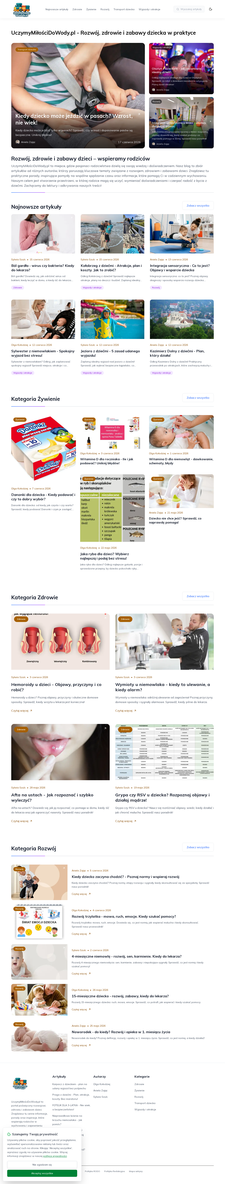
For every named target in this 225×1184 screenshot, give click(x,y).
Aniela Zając (157, 259)
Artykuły (59, 1076)
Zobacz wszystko (198, 205)
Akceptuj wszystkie (42, 1173)
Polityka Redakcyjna (114, 1171)
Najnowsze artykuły (57, 9)
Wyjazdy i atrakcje (149, 9)
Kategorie (142, 1076)
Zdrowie (77, 9)
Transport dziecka (124, 9)
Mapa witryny (136, 1171)
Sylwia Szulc (18, 259)
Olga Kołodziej (19, 344)
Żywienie (91, 9)
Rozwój (105, 9)
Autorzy (99, 1076)
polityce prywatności (55, 1156)
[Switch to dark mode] (210, 9)
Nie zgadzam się (42, 1164)
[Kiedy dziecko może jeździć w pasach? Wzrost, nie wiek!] (78, 95)
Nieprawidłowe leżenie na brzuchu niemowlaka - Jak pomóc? (67, 1120)
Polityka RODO (92, 1171)
